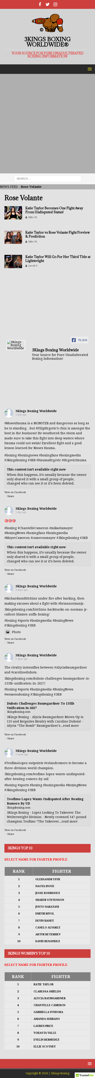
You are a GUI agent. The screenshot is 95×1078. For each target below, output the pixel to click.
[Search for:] (47, 179)
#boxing (10, 455)
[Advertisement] (47, 123)
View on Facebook (15, 492)
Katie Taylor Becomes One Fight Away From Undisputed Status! (54, 210)
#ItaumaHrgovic (48, 460)
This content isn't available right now (36, 469)
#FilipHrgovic (46, 428)
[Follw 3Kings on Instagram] (55, 4)
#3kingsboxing (15, 460)
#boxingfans (35, 533)
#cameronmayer (43, 538)
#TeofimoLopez (16, 763)
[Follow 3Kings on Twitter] (47, 4)
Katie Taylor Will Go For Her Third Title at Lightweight (57, 259)
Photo (16, 632)
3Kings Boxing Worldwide (36, 411)
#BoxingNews (14, 533)
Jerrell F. (33, 265)
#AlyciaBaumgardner (70, 667)
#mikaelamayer (61, 528)
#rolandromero (56, 763)
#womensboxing (17, 694)
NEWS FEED (9, 186)
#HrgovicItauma (74, 460)
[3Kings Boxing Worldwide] (16, 345)
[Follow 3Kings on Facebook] (40, 4)
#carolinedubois (23, 672)
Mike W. (33, 217)
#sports (23, 620)
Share (10, 496)
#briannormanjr (71, 603)
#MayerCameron (17, 538)
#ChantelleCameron (33, 528)
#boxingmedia (57, 533)
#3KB (32, 460)
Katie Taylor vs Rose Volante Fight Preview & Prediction (57, 234)
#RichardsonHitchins (20, 598)
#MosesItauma (15, 423)
